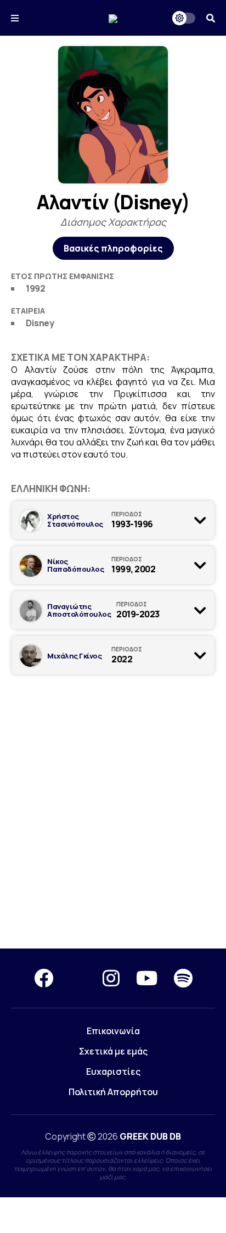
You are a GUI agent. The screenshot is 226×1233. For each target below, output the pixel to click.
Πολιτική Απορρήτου (113, 1092)
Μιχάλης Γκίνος (74, 656)
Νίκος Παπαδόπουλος (75, 565)
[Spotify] (183, 978)
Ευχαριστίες (113, 1071)
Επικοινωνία (113, 1031)
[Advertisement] (113, 820)
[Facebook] (43, 978)
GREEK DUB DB (150, 1136)
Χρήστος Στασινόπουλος (75, 520)
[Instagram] (111, 978)
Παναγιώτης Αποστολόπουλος (79, 610)
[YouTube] (146, 978)
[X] (78, 978)
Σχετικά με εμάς (113, 1051)
